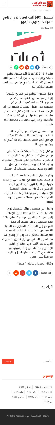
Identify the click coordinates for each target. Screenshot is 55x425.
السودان (46, 392)
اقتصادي (25, 387)
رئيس (47, 397)
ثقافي (18, 392)
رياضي (33, 397)
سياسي (18, 397)
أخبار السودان (43, 387)
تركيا (31, 392)
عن (48, 402)
